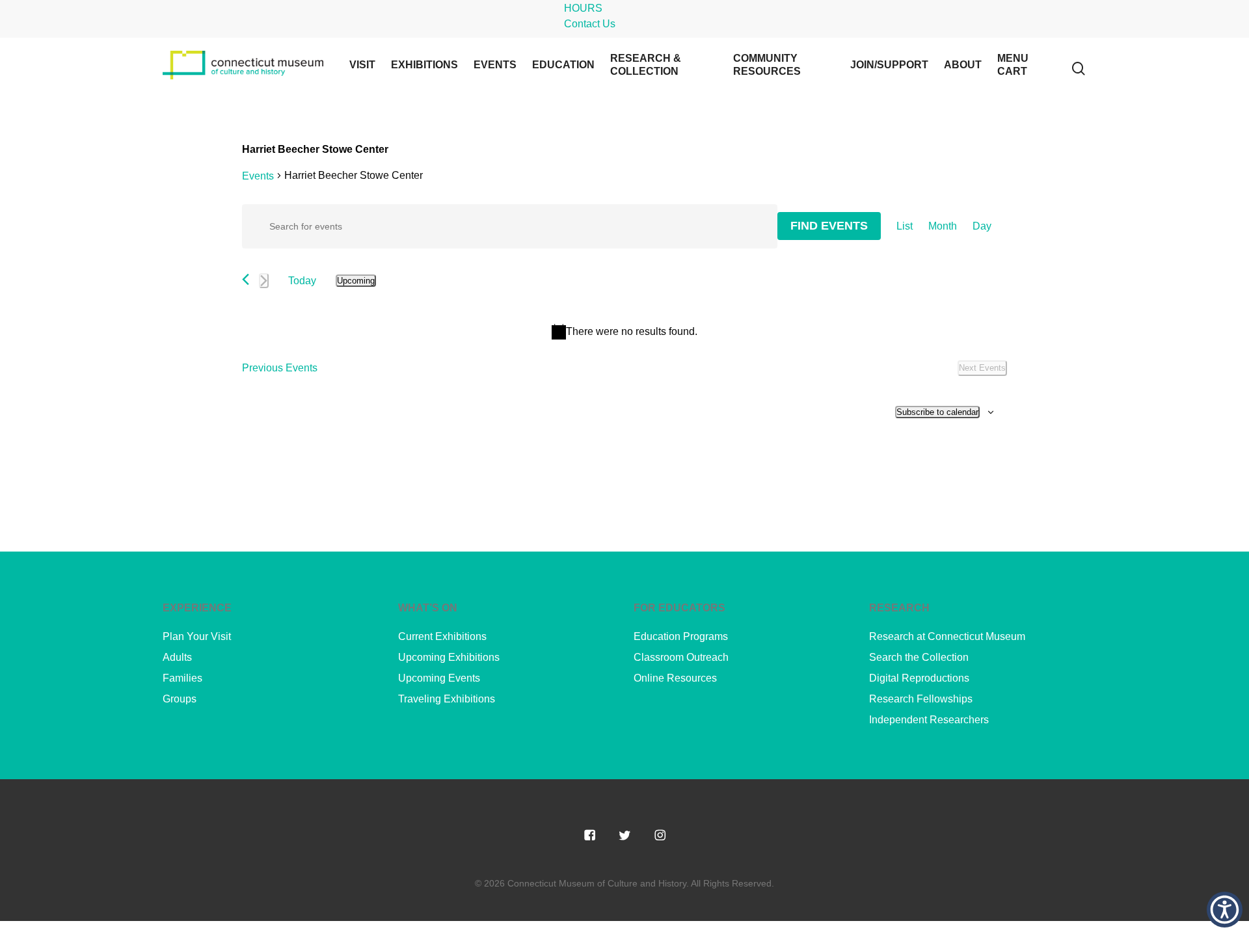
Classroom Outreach (681, 657)
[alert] (624, 332)
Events (258, 175)
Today (302, 280)
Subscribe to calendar (937, 412)
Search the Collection (919, 657)
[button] (1224, 909)
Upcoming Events (439, 678)
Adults (177, 657)
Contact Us (589, 23)
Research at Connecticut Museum (947, 636)
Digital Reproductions (919, 678)
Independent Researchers (929, 719)
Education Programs (681, 636)
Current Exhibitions (442, 636)
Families (182, 678)
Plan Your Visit (197, 636)
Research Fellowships (921, 698)
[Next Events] (264, 280)
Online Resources (675, 678)
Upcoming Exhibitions (449, 657)
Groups (179, 698)
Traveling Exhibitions (446, 698)
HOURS (583, 8)
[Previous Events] (245, 279)
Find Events (829, 225)
